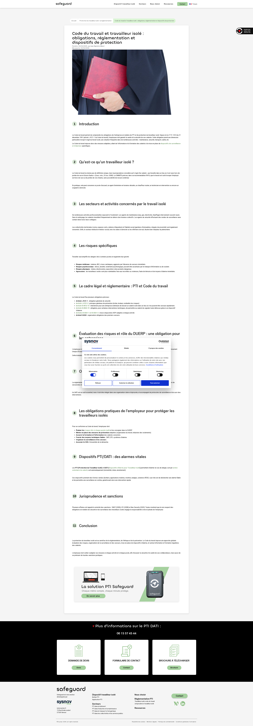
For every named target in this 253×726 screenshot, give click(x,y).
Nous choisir (155, 4)
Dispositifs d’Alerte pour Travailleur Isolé (124, 468)
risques (87, 430)
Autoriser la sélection (126, 383)
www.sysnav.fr (61, 708)
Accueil (73, 21)
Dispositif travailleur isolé (124, 4)
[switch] (115, 374)
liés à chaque (100, 430)
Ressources (168, 4)
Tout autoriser (155, 383)
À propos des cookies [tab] (156, 348)
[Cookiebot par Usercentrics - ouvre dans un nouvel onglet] (160, 341)
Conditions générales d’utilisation (186, 721)
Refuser (98, 383)
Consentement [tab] (97, 348)
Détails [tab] (126, 348)
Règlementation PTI (144, 698)
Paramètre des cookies (138, 721)
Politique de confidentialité (166, 721)
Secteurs (142, 4)
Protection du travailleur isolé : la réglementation (95, 21)
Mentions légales (152, 721)
